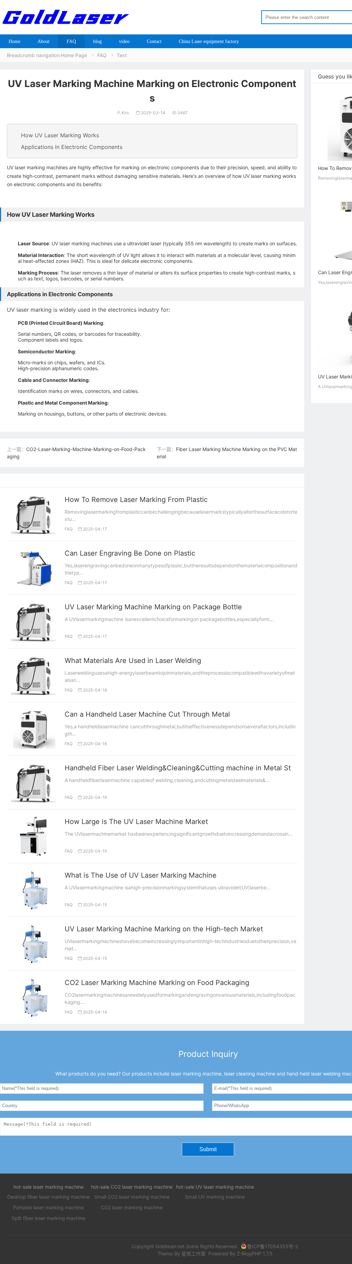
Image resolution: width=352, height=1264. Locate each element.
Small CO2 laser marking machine (131, 1197)
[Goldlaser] (65, 17)
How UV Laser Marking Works (60, 135)
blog (97, 41)
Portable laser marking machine (48, 1207)
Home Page (74, 55)
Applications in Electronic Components (71, 146)
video (124, 41)
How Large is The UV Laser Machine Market (136, 821)
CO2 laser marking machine (132, 1207)
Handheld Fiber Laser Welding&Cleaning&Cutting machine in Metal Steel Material (197, 768)
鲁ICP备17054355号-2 (272, 1246)
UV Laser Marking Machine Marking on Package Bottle (153, 607)
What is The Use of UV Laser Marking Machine (141, 875)
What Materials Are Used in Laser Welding (133, 660)
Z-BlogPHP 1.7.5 (255, 1253)
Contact (154, 41)
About (43, 41)
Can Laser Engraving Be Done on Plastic (130, 553)
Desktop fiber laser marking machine (48, 1197)
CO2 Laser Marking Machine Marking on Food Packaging (157, 982)
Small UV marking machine (215, 1197)
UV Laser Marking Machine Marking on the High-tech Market (164, 929)
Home (14, 41)
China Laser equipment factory (209, 41)
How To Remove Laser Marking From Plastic (136, 499)
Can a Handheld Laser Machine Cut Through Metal (147, 714)
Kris (123, 112)
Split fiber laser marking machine (48, 1218)
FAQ (71, 41)
